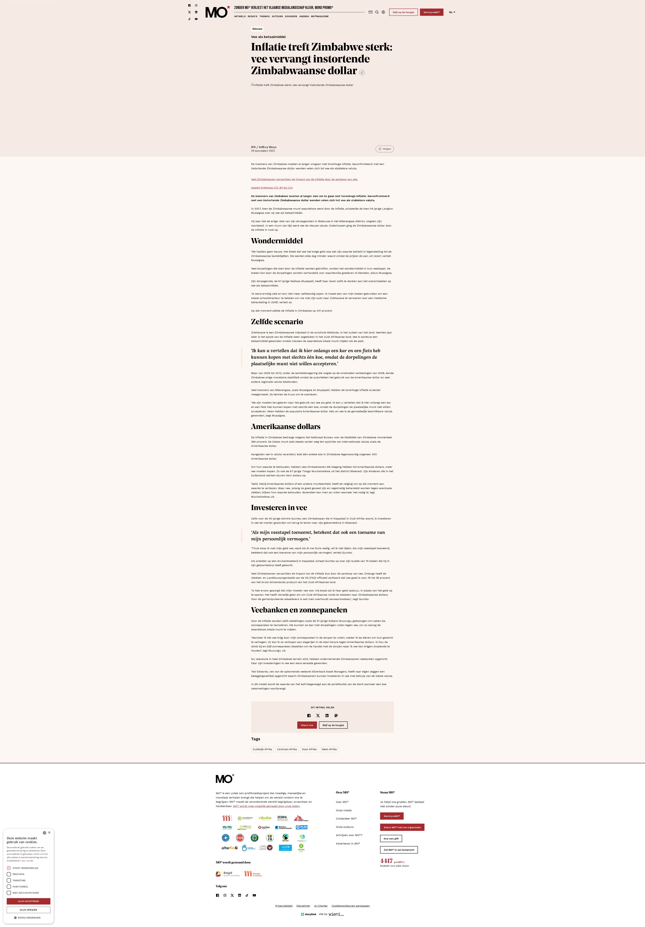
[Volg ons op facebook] (189, 5)
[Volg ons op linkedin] (196, 12)
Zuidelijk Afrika (262, 749)
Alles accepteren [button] (28, 901)
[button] (28, 917)
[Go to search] (377, 12)
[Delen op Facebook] (309, 715)
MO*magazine (320, 16)
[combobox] (44, 833)
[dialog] (28, 876)
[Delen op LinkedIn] (327, 715)
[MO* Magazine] (218, 12)
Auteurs (277, 16)
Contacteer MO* (346, 818)
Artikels (240, 16)
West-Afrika (329, 749)
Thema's (264, 16)
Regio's (252, 16)
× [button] (49, 832)
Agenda (304, 16)
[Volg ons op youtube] (196, 19)
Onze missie (344, 810)
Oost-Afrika (309, 749)
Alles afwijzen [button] (28, 909)
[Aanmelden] (383, 12)
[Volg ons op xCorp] (189, 12)
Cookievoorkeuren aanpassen (351, 905)
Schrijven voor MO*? (349, 835)
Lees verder (26, 861)
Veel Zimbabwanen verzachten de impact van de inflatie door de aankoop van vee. (304, 179)
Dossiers (291, 16)
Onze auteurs (345, 827)
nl (451, 12)
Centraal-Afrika (287, 749)
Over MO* (342, 802)
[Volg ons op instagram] (196, 5)
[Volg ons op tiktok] (189, 19)
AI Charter (321, 905)
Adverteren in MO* (348, 843)
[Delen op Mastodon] (336, 715)
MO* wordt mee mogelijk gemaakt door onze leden (266, 806)
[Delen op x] (318, 715)
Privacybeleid (283, 905)
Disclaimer (303, 905)
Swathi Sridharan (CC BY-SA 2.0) (272, 187)
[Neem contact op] (370, 12)
